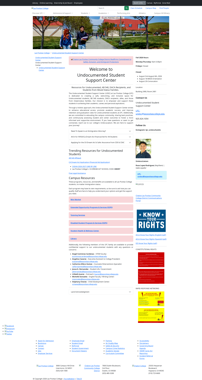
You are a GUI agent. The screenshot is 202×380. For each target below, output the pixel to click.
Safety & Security (112, 346)
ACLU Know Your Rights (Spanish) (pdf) (151, 239)
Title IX (79, 379)
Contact (41, 348)
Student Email (77, 343)
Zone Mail (166, 3)
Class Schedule (136, 8)
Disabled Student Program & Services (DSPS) (89, 223)
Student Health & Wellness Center (85, 231)
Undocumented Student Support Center (68, 53)
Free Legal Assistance (77, 173)
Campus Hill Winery (162, 13)
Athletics (142, 13)
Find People (164, 8)
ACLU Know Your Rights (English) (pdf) (151, 235)
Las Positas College (42, 53)
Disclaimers (144, 343)
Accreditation (69, 379)
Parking (109, 341)
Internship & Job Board (63, 3)
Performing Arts (123, 13)
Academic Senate (112, 351)
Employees (78, 3)
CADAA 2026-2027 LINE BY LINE (84, 166)
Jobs (39, 351)
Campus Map (151, 8)
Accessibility (144, 341)
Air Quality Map (112, 343)
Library (35, 3)
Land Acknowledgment (80, 292)
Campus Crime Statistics (115, 348)
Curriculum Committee (115, 353)
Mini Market (76, 199)
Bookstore (42, 343)
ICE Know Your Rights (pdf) (146, 243)
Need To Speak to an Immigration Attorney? (88, 131)
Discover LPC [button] (37, 13)
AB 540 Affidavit (75, 158)
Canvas (149, 3)
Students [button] (85, 13)
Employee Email (78, 341)
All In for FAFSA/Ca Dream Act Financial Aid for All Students (94, 137)
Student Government (80, 348)
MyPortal (157, 3)
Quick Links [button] (138, 3)
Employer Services (45, 353)
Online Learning (46, 3)
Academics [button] (102, 13)
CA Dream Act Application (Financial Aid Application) (89, 162)
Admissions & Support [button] (62, 13)
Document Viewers (79, 351)
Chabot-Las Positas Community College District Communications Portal (149, 198)
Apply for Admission (46, 341)
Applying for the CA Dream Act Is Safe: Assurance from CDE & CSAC (97, 142)
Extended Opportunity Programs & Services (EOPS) (92, 207)
